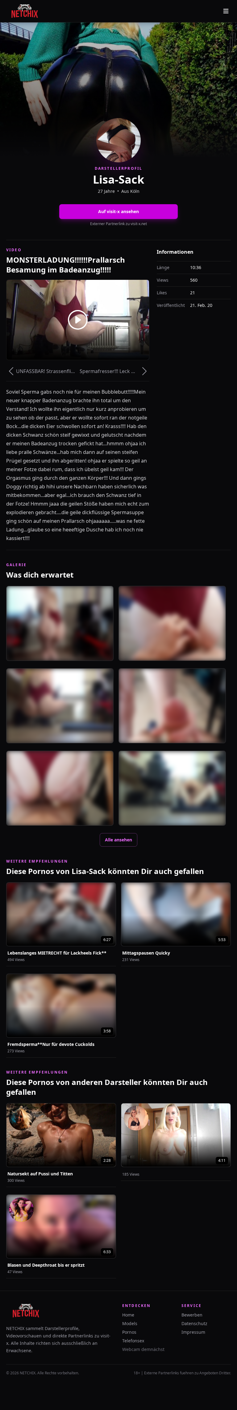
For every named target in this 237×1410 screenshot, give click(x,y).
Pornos (129, 1332)
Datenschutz (194, 1323)
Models (129, 1323)
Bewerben (191, 1315)
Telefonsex (133, 1341)
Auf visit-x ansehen (118, 211)
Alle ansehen (118, 840)
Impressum (193, 1332)
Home (128, 1315)
